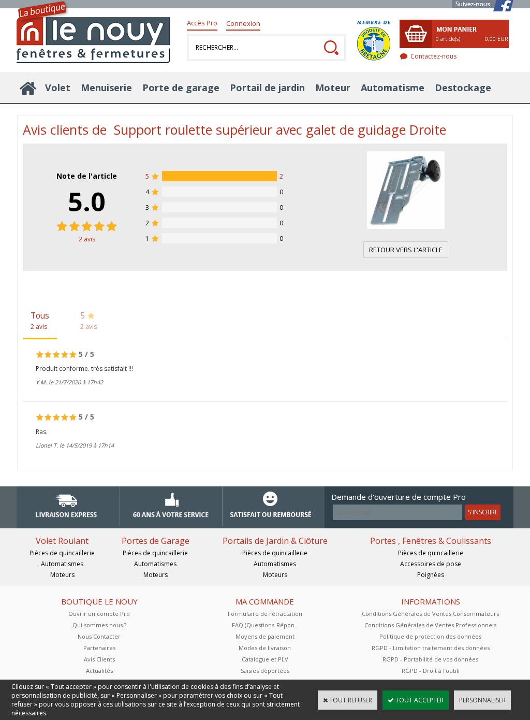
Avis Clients (99, 659)
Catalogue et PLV (265, 659)
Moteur (332, 87)
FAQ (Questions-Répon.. (265, 625)
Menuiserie (106, 87)
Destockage (463, 87)
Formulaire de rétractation (265, 613)
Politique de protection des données (430, 636)
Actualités (99, 670)
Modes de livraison (265, 648)
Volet (57, 87)
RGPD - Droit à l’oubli (431, 670)
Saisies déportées (265, 670)
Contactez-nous (433, 56)
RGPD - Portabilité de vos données (430, 659)
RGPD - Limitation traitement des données (431, 648)
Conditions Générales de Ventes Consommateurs (430, 613)
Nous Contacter (99, 636)
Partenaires (99, 648)
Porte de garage (180, 87)
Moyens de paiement (265, 636)
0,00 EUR (496, 38)
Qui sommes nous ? (99, 625)
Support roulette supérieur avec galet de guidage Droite (280, 129)
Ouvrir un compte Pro (99, 613)
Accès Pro (202, 22)
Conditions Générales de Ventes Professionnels (430, 625)
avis (87, 239)
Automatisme (392, 87)
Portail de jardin (267, 87)
